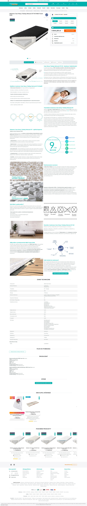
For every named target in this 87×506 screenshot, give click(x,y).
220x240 (52, 494)
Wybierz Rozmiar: (56, 18)
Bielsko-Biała (46, 483)
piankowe (53, 496)
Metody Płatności (26, 472)
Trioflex (70, 270)
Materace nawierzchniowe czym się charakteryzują (67, 498)
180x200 (41, 494)
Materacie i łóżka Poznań (62, 483)
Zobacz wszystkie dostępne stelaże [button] (60, 273)
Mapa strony (39, 476)
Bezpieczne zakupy (40, 473)
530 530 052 (75, 0)
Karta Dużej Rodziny (54, 472)
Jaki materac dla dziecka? (27, 498)
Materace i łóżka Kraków (60, 482)
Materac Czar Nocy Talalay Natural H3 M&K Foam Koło (48, 448)
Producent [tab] (54, 62)
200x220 (48, 494)
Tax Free (51, 474)
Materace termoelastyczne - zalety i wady (30, 499)
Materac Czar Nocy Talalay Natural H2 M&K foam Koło (17, 448)
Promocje (52, 478)
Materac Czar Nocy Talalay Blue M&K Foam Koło (64, 448)
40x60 (32, 496)
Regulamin (38, 472)
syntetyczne (57, 496)
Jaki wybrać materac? (18, 498)
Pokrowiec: (64, 27)
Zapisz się (74, 464)
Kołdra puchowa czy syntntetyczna (56, 499)
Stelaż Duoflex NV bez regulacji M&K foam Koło (32, 412)
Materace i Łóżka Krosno (15, 483)
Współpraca (58, 4)
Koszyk (76, 4)
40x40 (29, 496)
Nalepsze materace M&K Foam (16, 499)
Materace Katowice (23, 483)
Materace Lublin (55, 483)
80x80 (46, 496)
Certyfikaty (66, 472)
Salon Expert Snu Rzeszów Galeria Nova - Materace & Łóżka (45, 482)
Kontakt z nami (39, 477)
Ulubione (72, 4)
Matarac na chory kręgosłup (37, 498)
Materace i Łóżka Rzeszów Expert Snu (27, 482)
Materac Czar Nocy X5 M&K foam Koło (32, 448)
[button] (48, 17)
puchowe (49, 496)
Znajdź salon (53, 4)
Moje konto (25, 474)
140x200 (34, 494)
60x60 (37, 496)
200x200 (45, 494)
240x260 (59, 494)
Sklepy (65, 476)
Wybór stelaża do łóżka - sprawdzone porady (50, 498)
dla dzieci (62, 496)
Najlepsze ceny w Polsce (54, 473)
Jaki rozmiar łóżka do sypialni (44, 500)
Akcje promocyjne (53, 476)
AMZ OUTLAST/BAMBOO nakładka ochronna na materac (17, 415)
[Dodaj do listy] (46, 17)
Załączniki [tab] (47, 62)
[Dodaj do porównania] (44, 17)
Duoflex (65, 270)
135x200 (30, 494)
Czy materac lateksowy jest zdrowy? (69, 499)
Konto (69, 4)
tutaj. (68, 110)
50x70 (40, 496)
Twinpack (61, 270)
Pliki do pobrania (39, 474)
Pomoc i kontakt (64, 4)
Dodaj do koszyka (70, 30)
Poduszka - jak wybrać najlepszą (43, 499)
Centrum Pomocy (26, 473)
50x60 (34, 496)
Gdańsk (50, 483)
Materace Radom (43, 486)
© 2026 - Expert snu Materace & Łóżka (7, 503)
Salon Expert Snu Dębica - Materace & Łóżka (35, 483)
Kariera (65, 473)
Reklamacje (25, 477)
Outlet (51, 479)
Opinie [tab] (60, 62)
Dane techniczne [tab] (39, 62)
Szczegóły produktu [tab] (29, 62)
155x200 (37, 494)
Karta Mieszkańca (53, 477)
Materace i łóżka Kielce (69, 482)
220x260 (55, 494)
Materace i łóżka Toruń (72, 483)
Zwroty (24, 476)
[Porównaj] (23, 397)
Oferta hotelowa (67, 477)
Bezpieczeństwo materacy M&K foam (17, 351)
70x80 (43, 496)
